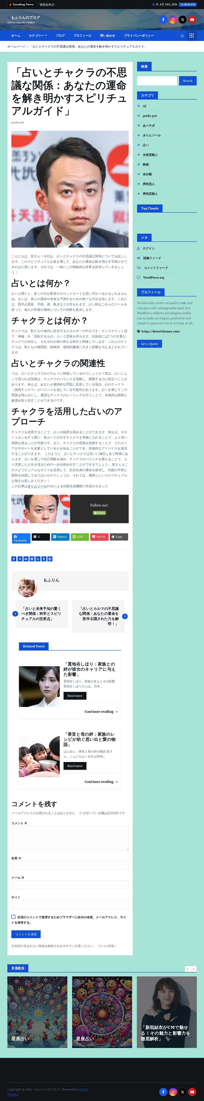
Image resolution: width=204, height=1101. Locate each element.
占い (146, 145)
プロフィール (83, 35)
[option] (37, 1012)
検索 (144, 66)
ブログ (60, 35)
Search (188, 81)
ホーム (15, 35)
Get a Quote (149, 344)
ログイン (149, 248)
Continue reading (100, 711)
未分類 (147, 174)
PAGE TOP (195, 1064)
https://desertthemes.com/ (160, 331)
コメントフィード (156, 268)
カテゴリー (36, 35)
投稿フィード (152, 258)
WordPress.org (153, 277)
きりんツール (37, 486)
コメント (19, 823)
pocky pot (17, 122)
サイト (15, 897)
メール (17, 877)
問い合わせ (107, 35)
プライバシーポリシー (139, 35)
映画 (146, 164)
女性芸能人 (150, 155)
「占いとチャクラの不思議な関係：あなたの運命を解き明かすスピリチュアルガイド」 (88, 46)
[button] (188, 969)
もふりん (51, 580)
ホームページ (16, 46)
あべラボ (149, 125)
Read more (75, 696)
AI (144, 106)
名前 (16, 858)
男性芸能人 (150, 194)
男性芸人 (149, 184)
